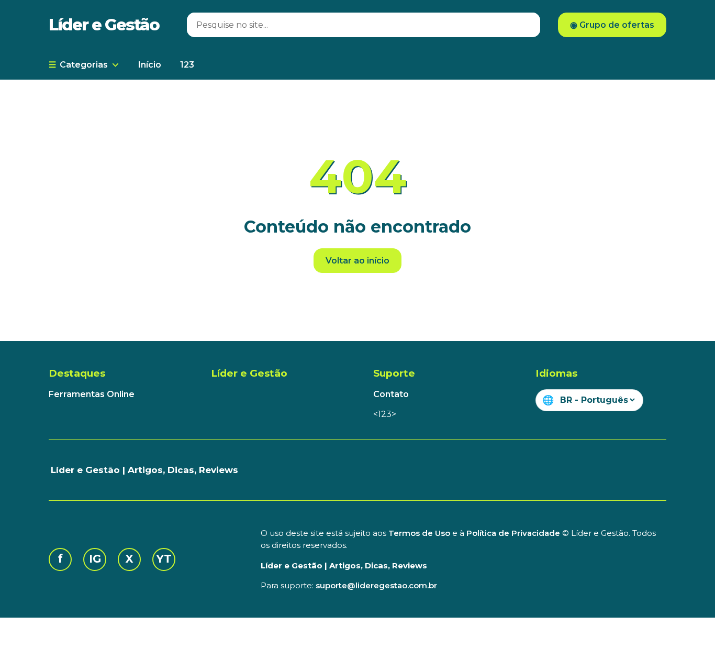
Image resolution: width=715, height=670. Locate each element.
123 (187, 65)
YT (164, 558)
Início (149, 65)
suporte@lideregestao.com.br (376, 585)
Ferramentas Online (92, 394)
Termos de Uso (419, 533)
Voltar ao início (357, 261)
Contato (391, 394)
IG (95, 558)
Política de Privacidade (513, 533)
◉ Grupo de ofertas (612, 25)
